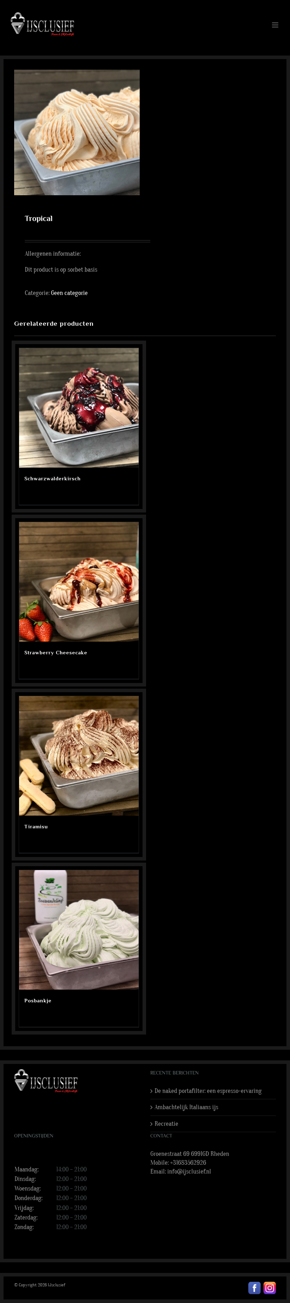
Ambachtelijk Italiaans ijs (186, 1107)
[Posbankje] (79, 930)
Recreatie (166, 1124)
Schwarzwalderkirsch (52, 478)
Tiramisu (36, 826)
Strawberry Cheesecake (55, 652)
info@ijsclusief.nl (189, 1171)
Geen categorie (69, 293)
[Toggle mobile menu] (275, 25)
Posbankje (38, 1000)
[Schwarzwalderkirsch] (79, 408)
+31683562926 (188, 1162)
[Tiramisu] (79, 756)
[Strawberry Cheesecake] (79, 582)
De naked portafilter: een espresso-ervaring (208, 1091)
